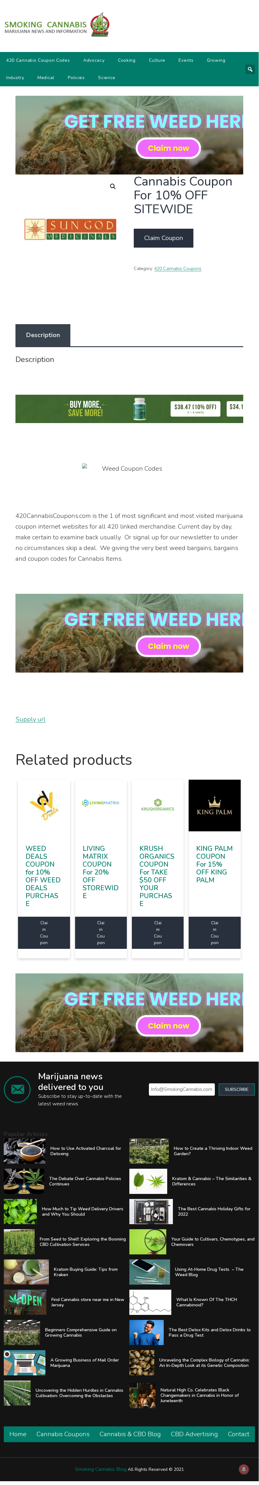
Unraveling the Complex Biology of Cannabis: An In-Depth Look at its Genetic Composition (204, 1362)
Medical (46, 78)
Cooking (127, 60)
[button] (113, 186)
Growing (216, 60)
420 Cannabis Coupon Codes (38, 60)
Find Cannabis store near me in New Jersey (87, 1302)
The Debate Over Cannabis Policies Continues (85, 1181)
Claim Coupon (163, 238)
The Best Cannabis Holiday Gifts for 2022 (214, 1211)
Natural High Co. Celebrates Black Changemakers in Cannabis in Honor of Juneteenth (200, 1395)
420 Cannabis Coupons (177, 269)
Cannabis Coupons (63, 1434)
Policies (76, 78)
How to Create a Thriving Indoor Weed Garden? (213, 1151)
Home (17, 1434)
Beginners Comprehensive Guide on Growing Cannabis (81, 1332)
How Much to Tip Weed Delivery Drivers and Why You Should (82, 1211)
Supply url (30, 719)
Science (106, 78)
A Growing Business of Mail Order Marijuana (84, 1362)
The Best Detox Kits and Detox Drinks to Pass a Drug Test (210, 1332)
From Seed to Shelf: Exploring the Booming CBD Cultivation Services (83, 1241)
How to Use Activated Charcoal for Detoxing (85, 1151)
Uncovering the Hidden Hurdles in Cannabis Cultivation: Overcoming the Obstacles (79, 1393)
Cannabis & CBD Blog (130, 1434)
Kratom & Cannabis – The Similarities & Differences (211, 1181)
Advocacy (94, 60)
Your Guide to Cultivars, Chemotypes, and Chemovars (213, 1241)
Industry (15, 78)
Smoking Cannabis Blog (101, 1469)
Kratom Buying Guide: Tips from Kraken (86, 1272)
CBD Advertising (194, 1434)
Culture (157, 60)
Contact (239, 1434)
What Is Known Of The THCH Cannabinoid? (206, 1302)
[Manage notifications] (244, 1469)
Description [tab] (43, 335)
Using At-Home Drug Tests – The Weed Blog (209, 1272)
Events (186, 60)
